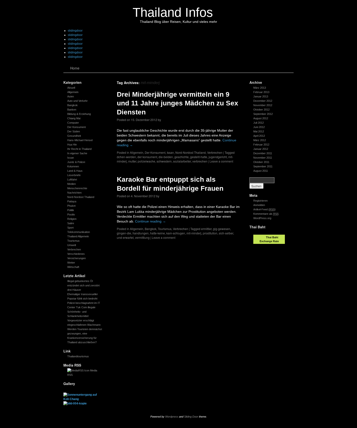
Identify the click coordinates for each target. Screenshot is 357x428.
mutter (132, 161)
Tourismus (73, 240)
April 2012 (259, 135)
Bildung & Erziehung (79, 113)
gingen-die (124, 233)
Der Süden (73, 131)
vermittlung (142, 237)
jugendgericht (218, 157)
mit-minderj (194, 233)
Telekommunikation (78, 232)
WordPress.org (262, 218)
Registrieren (260, 200)
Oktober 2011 (261, 162)
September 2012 (263, 113)
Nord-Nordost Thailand (80, 197)
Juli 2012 (258, 122)
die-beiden (166, 157)
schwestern (164, 161)
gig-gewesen (221, 229)
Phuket (71, 205)
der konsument (147, 157)
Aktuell (71, 87)
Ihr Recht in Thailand (79, 148)
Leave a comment (221, 161)
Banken (71, 109)
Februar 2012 (261, 144)
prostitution (210, 233)
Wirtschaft (73, 266)
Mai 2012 (258, 131)
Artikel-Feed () (264, 209)
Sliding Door (191, 416)
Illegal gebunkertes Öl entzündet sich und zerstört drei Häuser (83, 285)
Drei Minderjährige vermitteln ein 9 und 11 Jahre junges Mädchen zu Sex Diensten (177, 103)
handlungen (141, 233)
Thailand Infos (173, 12)
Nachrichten (74, 192)
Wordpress (171, 416)
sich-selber (226, 233)
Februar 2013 (261, 92)
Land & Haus (75, 170)
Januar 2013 (260, 96)
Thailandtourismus (78, 356)
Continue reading (150, 221)
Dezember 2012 (262, 100)
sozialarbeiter (182, 161)
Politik (70, 210)
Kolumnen (73, 166)
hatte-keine (157, 233)
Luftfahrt (72, 179)
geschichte (181, 157)
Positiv (71, 214)
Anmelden (259, 205)
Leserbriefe (74, 175)
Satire (70, 223)
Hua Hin (72, 144)
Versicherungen (76, 258)
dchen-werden (126, 157)
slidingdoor (75, 30)
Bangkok (72, 105)
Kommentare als (266, 213)
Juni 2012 (259, 127)
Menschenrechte (77, 188)
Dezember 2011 (262, 153)
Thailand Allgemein (78, 236)
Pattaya (71, 201)
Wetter (71, 262)
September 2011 (262, 166)
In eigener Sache (77, 153)
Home (74, 68)
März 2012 (259, 140)
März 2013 (259, 87)
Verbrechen (74, 249)
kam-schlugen (175, 233)
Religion (71, 218)
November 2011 (262, 157)
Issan (70, 157)
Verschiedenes (76, 253)
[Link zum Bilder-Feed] (78, 370)
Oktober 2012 (261, 109)
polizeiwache (146, 161)
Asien (70, 96)
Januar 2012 (260, 148)
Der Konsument (76, 127)
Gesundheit (74, 135)
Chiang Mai (73, 118)
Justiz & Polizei (76, 162)
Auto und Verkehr (77, 100)
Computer (73, 122)
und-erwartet (125, 237)
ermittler (206, 229)
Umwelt (71, 245)
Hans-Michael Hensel (80, 140)
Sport (70, 227)
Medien (71, 183)
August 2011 (260, 170)
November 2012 (262, 105)
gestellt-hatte (198, 157)
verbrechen (199, 161)
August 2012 (260, 118)
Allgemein (72, 92)
